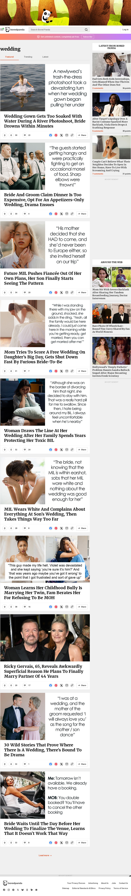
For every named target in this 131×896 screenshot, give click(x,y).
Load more (44, 855)
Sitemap (65, 888)
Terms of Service (121, 888)
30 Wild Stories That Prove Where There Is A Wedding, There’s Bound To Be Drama (43, 749)
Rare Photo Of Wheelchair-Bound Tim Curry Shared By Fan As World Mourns (111, 329)
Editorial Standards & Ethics (84, 888)
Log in (125, 29)
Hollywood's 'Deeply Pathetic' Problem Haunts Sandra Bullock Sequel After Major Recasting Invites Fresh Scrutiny (111, 371)
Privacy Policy (105, 888)
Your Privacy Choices (76, 883)
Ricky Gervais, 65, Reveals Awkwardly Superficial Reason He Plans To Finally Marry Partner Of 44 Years (43, 671)
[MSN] (32, 890)
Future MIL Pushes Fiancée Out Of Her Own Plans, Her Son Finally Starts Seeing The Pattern (42, 278)
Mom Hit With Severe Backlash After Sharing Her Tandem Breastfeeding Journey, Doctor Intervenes (110, 294)
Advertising (93, 883)
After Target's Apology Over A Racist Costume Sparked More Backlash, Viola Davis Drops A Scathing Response (110, 123)
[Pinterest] (13, 890)
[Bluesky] (22, 890)
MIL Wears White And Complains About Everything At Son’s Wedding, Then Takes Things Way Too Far (44, 514)
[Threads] (27, 890)
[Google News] (36, 890)
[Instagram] (9, 890)
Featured (9, 57)
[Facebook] (4, 890)
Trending (28, 57)
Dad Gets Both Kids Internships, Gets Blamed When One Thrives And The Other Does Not (111, 82)
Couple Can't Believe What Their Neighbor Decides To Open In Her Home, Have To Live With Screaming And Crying (111, 166)
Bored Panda (12, 883)
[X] (18, 890)
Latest (45, 57)
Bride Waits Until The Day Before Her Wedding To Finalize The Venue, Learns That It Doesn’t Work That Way (44, 828)
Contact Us (123, 883)
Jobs (114, 883)
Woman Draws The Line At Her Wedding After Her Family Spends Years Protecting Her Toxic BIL (45, 435)
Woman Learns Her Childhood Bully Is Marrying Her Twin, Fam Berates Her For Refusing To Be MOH (43, 592)
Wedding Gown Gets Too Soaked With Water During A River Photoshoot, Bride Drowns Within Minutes (44, 121)
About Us (104, 883)
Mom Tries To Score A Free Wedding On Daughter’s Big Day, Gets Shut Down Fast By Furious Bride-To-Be (44, 357)
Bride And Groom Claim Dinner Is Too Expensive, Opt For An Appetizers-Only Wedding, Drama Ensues (44, 199)
